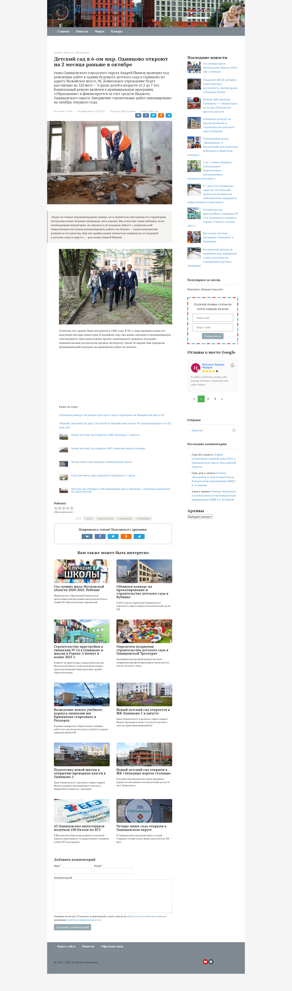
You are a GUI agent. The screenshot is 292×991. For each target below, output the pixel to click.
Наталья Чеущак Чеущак (213, 366)
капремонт (125, 518)
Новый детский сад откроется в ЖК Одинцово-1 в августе (105, 434)
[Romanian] (187, 14)
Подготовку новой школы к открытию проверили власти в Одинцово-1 (80, 773)
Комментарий (63, 877)
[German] (208, 10)
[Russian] (191, 14)
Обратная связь (112, 946)
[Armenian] (187, 10)
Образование (82, 52)
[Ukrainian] (194, 14)
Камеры (117, 31)
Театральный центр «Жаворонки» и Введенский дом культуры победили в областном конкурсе (212, 147)
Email (98, 866)
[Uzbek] (197, 14)
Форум (99, 31)
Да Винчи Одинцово (107, 8)
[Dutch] (197, 10)
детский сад (106, 518)
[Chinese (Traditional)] (194, 10)
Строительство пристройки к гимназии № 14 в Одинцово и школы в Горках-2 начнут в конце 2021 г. (78, 651)
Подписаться (212, 336)
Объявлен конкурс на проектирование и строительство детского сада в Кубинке (142, 591)
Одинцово (144, 518)
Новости (82, 31)
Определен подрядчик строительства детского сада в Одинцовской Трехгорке (142, 650)
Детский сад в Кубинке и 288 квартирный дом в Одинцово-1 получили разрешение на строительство (120, 490)
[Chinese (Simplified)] (191, 10)
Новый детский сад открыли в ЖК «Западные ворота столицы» (108, 448)
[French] (204, 10)
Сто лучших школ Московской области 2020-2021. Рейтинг (79, 588)
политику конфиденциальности (83, 919)
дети (90, 518)
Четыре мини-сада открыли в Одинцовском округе (101, 461)
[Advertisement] (115, 376)
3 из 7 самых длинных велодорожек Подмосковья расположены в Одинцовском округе (209, 170)
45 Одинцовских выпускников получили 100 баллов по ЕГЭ (79, 828)
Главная (63, 31)
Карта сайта (66, 946)
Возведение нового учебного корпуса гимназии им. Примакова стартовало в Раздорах (78, 714)
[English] (201, 10)
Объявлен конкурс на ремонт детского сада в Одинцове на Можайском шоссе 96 (111, 415)
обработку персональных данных (145, 916)
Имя (57, 866)
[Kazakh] (211, 10)
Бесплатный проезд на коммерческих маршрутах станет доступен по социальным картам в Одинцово (212, 257)
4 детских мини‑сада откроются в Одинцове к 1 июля (103, 475)
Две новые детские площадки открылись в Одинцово (218, 237)
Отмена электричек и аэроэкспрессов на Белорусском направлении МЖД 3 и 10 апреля (214, 495)
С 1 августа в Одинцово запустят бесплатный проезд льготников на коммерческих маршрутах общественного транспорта (212, 194)
